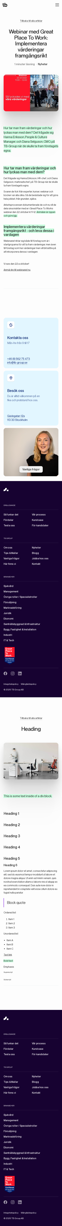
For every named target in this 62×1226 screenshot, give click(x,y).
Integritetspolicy (11, 684)
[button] (57, 4)
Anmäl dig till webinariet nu (17, 269)
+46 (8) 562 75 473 (18, 358)
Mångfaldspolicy (28, 684)
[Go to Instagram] (12, 673)
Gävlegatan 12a (16, 416)
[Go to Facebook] (5, 673)
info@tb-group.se (17, 362)
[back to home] (6, 489)
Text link (8, 954)
